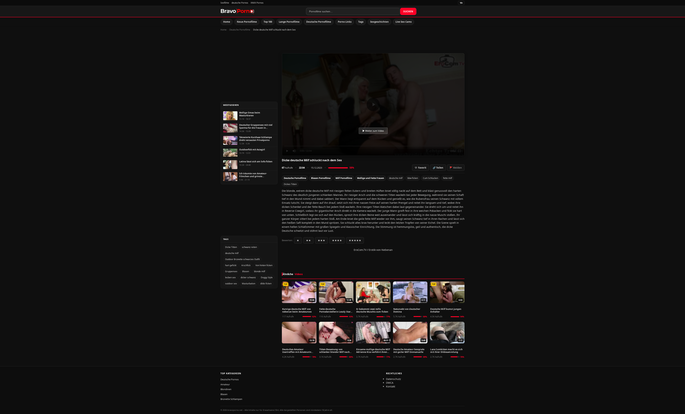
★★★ (321, 240)
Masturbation (248, 283)
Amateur (225, 384)
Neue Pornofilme (247, 21)
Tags (360, 21)
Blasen (245, 271)
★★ (308, 240)
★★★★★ (355, 240)
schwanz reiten (249, 247)
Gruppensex (231, 271)
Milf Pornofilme (344, 178)
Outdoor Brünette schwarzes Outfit (242, 259)
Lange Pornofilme (289, 21)
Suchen (408, 11)
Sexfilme (224, 2)
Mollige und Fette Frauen (370, 178)
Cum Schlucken (430, 178)
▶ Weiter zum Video (373, 130)
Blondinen (225, 389)
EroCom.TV (360, 250)
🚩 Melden (456, 167)
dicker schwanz (248, 277)
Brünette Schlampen (231, 399)
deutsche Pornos (240, 2)
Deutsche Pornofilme (318, 21)
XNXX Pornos (257, 2)
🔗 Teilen (438, 167)
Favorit (420, 167)
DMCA (389, 382)
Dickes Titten (290, 184)
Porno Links (344, 21)
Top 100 (268, 21)
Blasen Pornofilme (321, 178)
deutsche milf (395, 178)
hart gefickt (230, 265)
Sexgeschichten (379, 21)
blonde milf (259, 271)
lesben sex (230, 277)
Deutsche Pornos (229, 379)
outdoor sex (231, 283)
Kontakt (390, 386)
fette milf (447, 178)
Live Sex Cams (403, 21)
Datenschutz (393, 379)
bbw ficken (412, 178)
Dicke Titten (231, 247)
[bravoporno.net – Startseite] (237, 11)
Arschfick (245, 265)
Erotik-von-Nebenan (381, 250)
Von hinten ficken (263, 265)
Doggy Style (267, 277)
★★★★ (337, 240)
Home (226, 21)
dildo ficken (266, 283)
